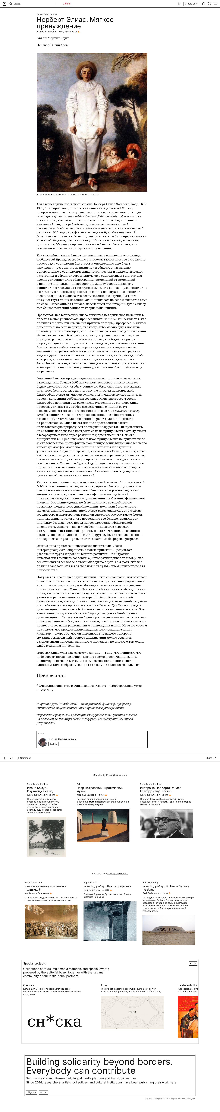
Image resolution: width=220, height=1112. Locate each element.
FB (164, 1099)
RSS (193, 1099)
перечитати (90, 882)
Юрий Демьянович (47, 31)
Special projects (34, 963)
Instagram (173, 1099)
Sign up (32, 1092)
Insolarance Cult (33, 882)
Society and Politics (47, 14)
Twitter (188, 1099)
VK (167, 1099)
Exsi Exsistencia (92, 890)
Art (78, 784)
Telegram (158, 1099)
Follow (53, 744)
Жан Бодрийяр (150, 882)
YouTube (181, 1099)
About (43, 1092)
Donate (66, 3)
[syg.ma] (4, 4)
